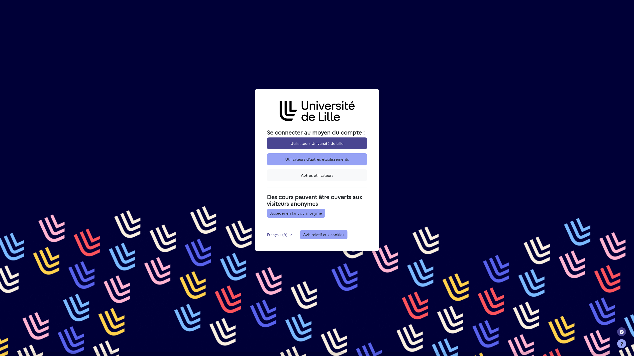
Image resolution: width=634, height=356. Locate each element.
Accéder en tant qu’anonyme (296, 213)
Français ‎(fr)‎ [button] (278, 234)
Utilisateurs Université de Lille (317, 143)
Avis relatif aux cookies (323, 234)
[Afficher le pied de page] (621, 343)
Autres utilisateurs (317, 175)
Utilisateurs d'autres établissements (317, 159)
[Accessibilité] (621, 331)
